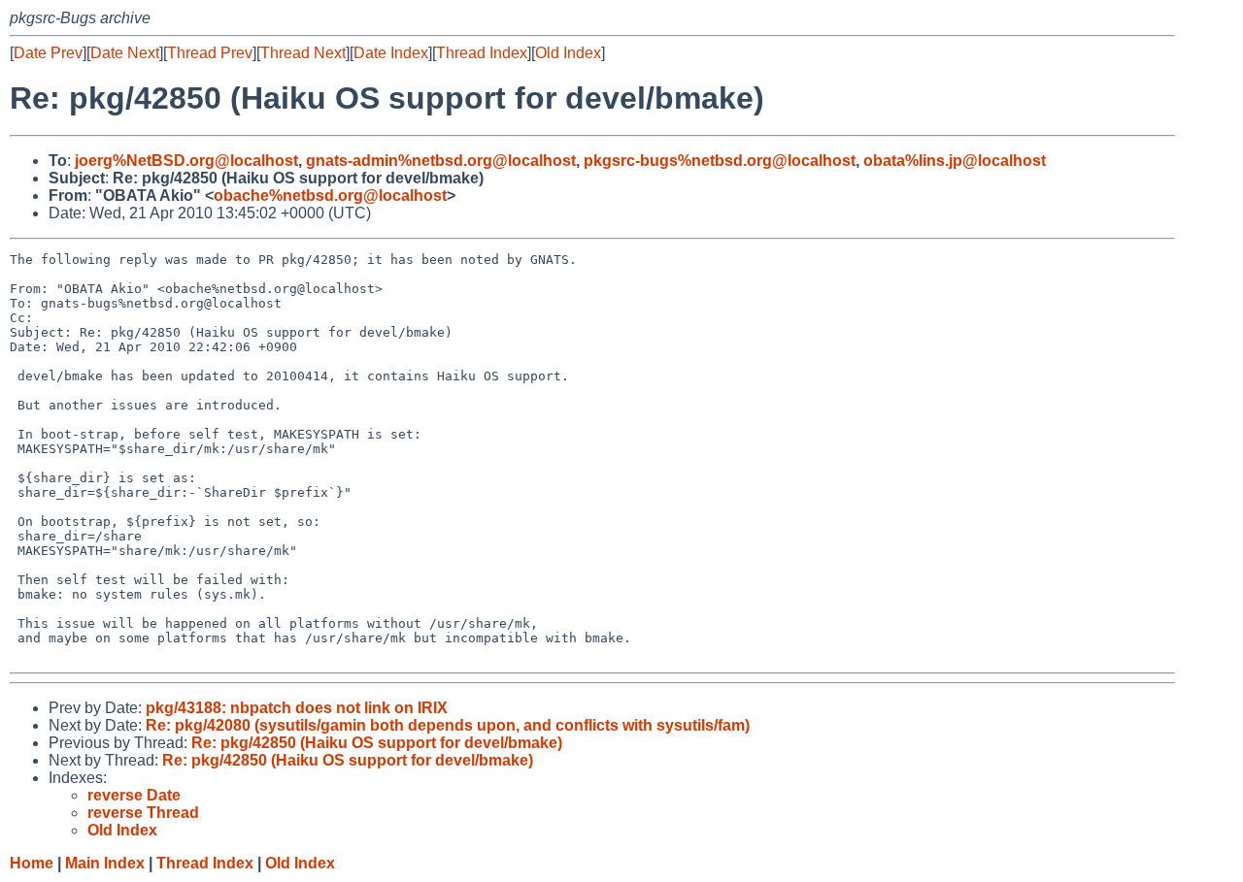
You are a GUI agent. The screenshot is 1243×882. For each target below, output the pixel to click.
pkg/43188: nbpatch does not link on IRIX (297, 708)
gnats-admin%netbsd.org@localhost (441, 160)
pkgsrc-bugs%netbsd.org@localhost (720, 160)
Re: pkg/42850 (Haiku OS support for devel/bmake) (376, 743)
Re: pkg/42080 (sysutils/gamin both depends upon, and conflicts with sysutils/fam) (448, 725)
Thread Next (303, 53)
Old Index (568, 53)
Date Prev (48, 53)
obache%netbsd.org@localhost (330, 195)
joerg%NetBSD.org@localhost (186, 160)
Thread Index (481, 53)
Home (31, 863)
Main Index (105, 863)
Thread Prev (209, 53)
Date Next (124, 53)
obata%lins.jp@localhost (954, 160)
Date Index (390, 53)
